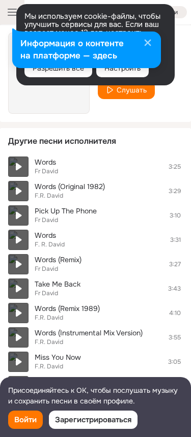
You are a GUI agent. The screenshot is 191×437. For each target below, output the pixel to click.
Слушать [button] (132, 90)
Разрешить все (58, 68)
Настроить (122, 68)
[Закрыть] (148, 44)
